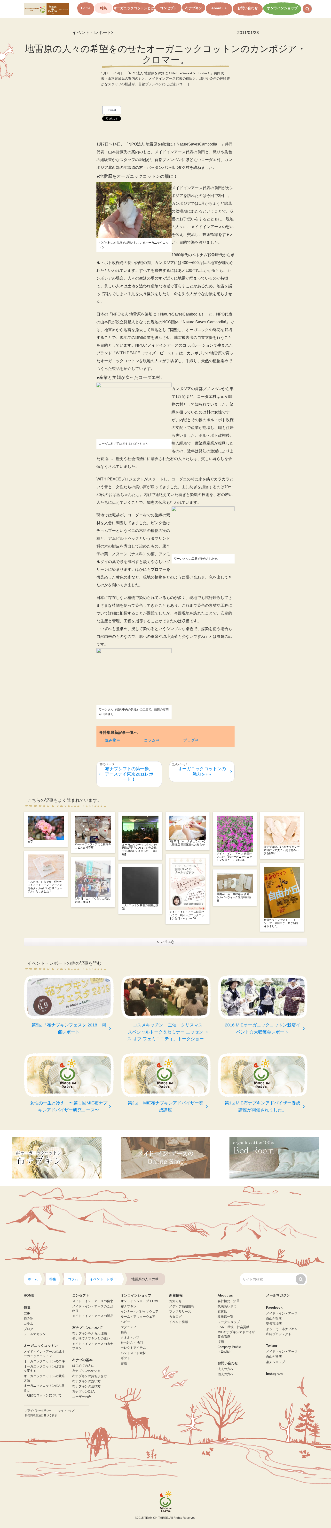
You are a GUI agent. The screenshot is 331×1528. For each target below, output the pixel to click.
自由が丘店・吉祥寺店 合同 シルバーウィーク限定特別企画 (234, 897)
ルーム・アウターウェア (138, 1316)
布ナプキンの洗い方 (86, 1381)
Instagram (274, 1373)
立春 (30, 841)
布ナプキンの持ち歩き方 (89, 1376)
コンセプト (168, 8)
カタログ (175, 1316)
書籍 (124, 1363)
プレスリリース (180, 1311)
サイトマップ (66, 1410)
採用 (221, 1342)
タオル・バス (130, 1337)
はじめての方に (83, 1365)
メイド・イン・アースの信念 (92, 1301)
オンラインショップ (282, 8)
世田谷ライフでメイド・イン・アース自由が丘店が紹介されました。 (281, 923)
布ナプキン (193, 8)
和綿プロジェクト (278, 1334)
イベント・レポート (91, 32)
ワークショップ (229, 1322)
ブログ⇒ (191, 740)
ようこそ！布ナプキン (282, 1329)
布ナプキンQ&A (83, 1391)
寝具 (124, 1332)
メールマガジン (35, 1334)
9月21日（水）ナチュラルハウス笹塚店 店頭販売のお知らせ (187, 843)
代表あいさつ (227, 1306)
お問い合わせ (247, 8)
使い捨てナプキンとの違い (91, 1338)
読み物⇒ (112, 740)
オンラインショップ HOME (140, 1301)
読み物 (28, 1318)
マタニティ (128, 1327)
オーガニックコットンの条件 (44, 1361)
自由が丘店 (274, 1318)
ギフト (125, 1358)
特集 (103, 8)
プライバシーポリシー (38, 1410)
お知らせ (175, 1301)
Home (85, 8)
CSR (27, 1313)
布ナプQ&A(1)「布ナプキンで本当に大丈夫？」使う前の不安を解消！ (281, 850)
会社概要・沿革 (229, 1301)
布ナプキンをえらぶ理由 (89, 1333)
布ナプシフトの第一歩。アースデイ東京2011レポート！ (129, 774)
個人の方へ (225, 1374)
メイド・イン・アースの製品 (92, 1316)
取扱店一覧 (225, 1316)
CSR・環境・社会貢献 (233, 1327)
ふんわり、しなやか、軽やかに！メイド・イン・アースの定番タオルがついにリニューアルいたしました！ (45, 886)
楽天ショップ (275, 1362)
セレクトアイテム (133, 1347)
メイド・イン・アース (282, 1313)
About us (219, 8)
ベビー (125, 1322)
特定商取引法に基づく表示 (41, 1415)
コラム (28, 1323)
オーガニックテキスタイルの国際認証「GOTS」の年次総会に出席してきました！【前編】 (139, 849)
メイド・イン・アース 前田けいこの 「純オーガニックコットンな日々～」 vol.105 (234, 856)
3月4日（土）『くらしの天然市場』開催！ (92, 900)
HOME (29, 1295)
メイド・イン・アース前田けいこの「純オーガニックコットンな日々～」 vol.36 (186, 915)
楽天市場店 (274, 1323)
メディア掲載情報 (181, 1306)
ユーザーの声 (81, 1397)
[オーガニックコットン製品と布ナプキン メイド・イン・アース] (46, 8)
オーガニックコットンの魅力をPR (202, 771)
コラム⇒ (151, 740)
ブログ (28, 1329)
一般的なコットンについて (43, 1395)
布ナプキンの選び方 (86, 1386)
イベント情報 (178, 1322)
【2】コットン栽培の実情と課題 (140, 907)
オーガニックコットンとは (133, 8)
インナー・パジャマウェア (139, 1311)
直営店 (222, 1311)
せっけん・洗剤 (132, 1342)
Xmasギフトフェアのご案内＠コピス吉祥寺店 (93, 846)
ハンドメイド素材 (133, 1353)
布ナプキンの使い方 (86, 1371)
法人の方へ (225, 1369)
